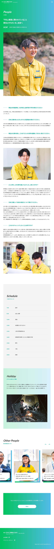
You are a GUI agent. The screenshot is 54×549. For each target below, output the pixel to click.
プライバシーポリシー (8, 540)
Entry (27, 506)
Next (49, 444)
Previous (45, 444)
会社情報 (5, 537)
